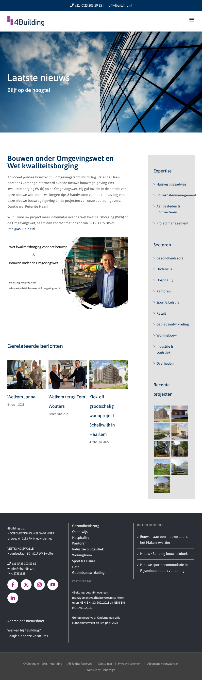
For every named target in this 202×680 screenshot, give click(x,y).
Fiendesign (108, 670)
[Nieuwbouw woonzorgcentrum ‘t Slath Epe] (161, 467)
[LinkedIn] (12, 598)
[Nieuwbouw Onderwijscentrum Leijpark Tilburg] (161, 431)
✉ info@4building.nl (20, 568)
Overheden (165, 363)
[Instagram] (39, 584)
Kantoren (163, 291)
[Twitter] (26, 584)
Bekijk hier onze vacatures (27, 636)
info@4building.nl (21, 229)
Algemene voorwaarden (163, 663)
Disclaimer (105, 663)
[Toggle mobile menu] (192, 19)
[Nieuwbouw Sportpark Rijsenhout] (179, 414)
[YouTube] (52, 584)
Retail (161, 313)
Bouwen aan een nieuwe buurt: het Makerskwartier (164, 539)
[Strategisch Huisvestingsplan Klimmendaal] (161, 449)
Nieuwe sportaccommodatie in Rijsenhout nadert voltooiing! (164, 568)
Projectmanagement (172, 223)
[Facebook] (12, 584)
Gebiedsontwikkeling (172, 324)
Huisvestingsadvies (171, 184)
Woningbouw (166, 335)
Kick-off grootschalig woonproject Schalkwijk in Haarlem (83, 415)
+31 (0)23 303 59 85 (21, 563)
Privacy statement (130, 663)
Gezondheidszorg (170, 258)
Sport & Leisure (168, 302)
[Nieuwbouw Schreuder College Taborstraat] (179, 431)
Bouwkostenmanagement (176, 195)
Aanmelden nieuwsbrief (25, 621)
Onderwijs (164, 269)
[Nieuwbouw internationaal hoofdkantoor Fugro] (161, 484)
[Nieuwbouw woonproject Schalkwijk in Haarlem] (161, 414)
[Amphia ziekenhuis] (179, 467)
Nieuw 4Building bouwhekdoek (164, 554)
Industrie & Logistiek (88, 549)
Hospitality (164, 280)
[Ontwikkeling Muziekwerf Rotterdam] (179, 449)
